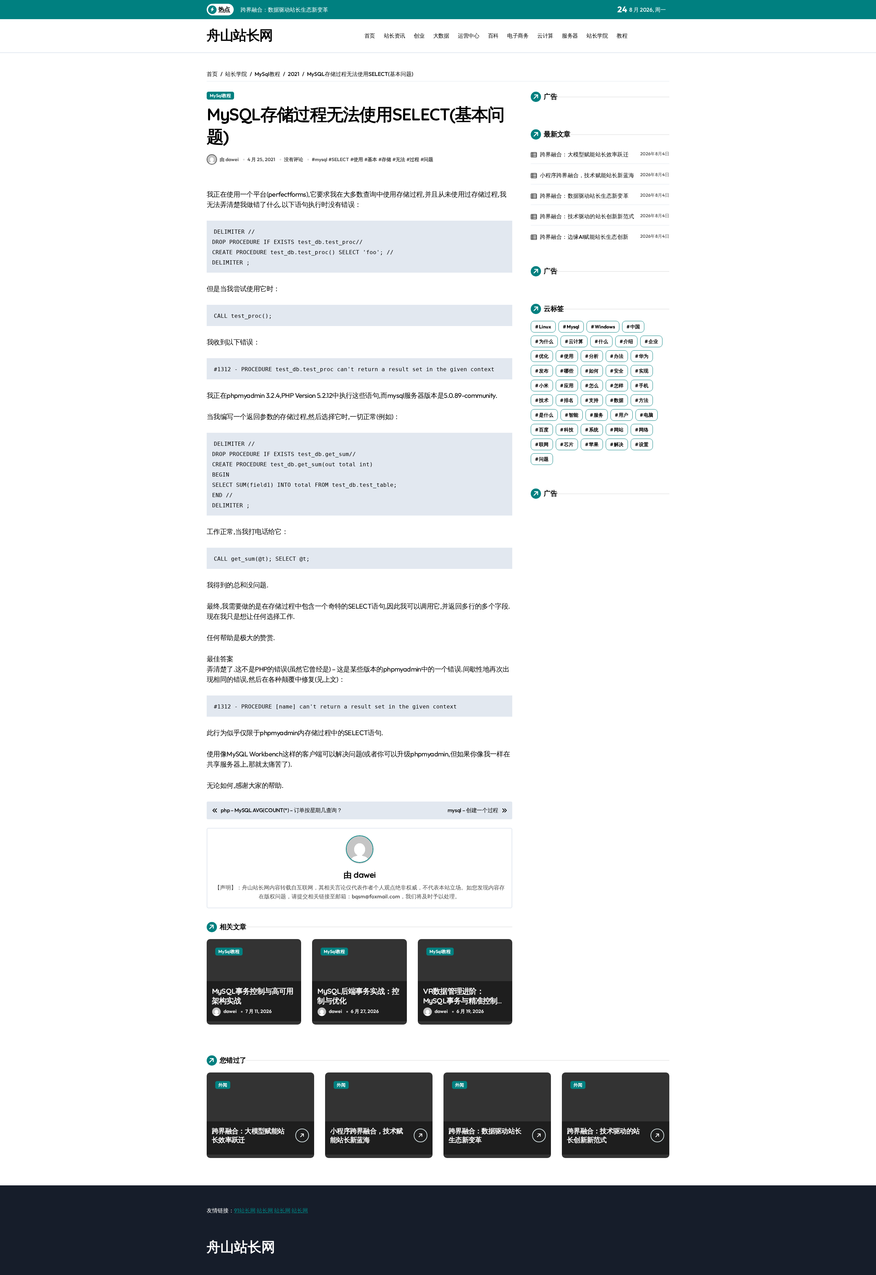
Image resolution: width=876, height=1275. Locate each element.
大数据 (441, 35)
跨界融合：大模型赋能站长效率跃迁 (584, 154)
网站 (618, 430)
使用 (358, 159)
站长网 (265, 1210)
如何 (593, 371)
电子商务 (517, 35)
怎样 (618, 385)
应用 (569, 385)
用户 (623, 415)
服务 (598, 415)
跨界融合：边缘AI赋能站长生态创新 (584, 236)
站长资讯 (394, 35)
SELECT (340, 159)
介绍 (628, 341)
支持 (593, 400)
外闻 (222, 1085)
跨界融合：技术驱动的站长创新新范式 (587, 216)
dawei (364, 875)
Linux (545, 327)
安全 (618, 371)
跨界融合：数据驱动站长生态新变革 (584, 195)
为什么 (546, 341)
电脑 (648, 415)
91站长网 (245, 1210)
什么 (603, 341)
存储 (386, 159)
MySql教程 (220, 95)
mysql (321, 159)
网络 (643, 430)
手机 (643, 385)
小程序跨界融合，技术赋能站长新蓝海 (587, 175)
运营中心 (468, 35)
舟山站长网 (240, 34)
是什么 (546, 415)
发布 (544, 371)
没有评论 (293, 159)
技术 (544, 400)
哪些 (569, 371)
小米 (544, 385)
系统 (593, 430)
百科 (493, 35)
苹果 (593, 444)
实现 (643, 371)
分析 (593, 356)
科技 (569, 430)
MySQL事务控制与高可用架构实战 (253, 996)
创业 (419, 35)
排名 (569, 400)
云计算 (545, 35)
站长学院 (597, 35)
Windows (605, 327)
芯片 (569, 444)
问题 (428, 159)
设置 (643, 444)
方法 (643, 400)
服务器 (570, 35)
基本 (372, 159)
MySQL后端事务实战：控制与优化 (358, 996)
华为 (643, 356)
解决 (618, 444)
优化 (544, 356)
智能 (573, 415)
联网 (544, 444)
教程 (622, 35)
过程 (414, 159)
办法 (618, 356)
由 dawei (229, 159)
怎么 (593, 385)
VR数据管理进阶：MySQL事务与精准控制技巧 (464, 1000)
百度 (544, 430)
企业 (653, 341)
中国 (635, 327)
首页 (369, 35)
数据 (618, 400)
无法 (400, 159)
